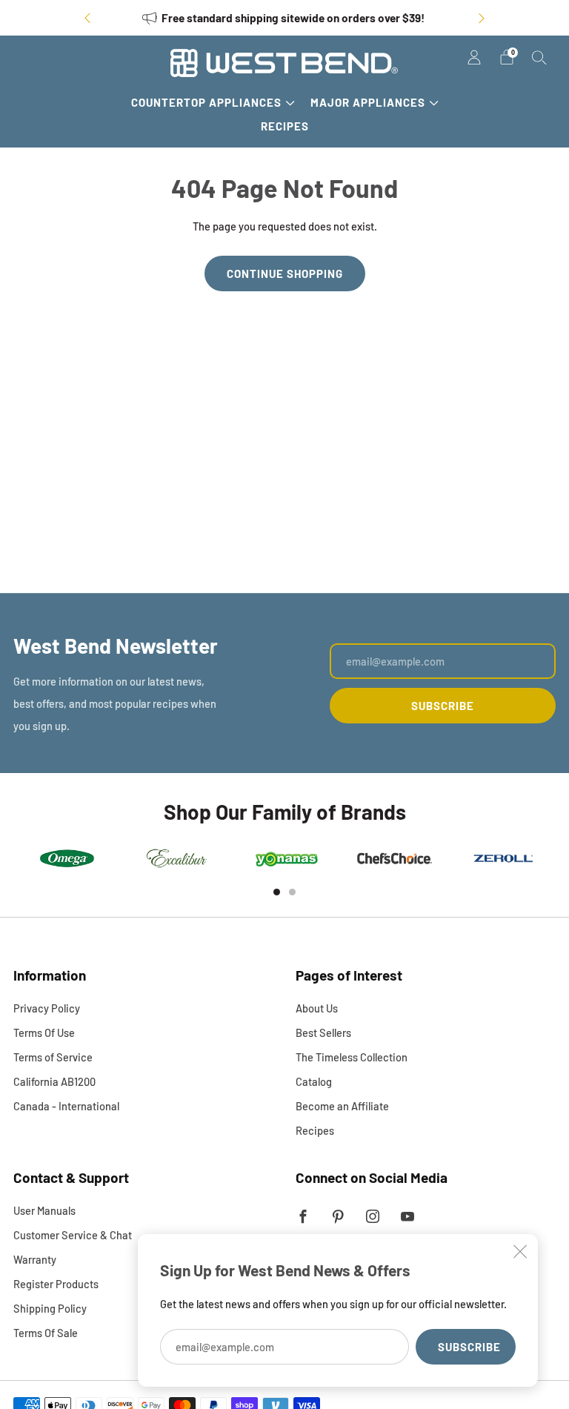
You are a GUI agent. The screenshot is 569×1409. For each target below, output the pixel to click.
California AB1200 (54, 1081)
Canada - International (66, 1106)
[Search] (539, 57)
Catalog (314, 1081)
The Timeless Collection (351, 1057)
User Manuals (44, 1210)
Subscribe (469, 1346)
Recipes (285, 126)
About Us (317, 1008)
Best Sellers (323, 1032)
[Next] (481, 18)
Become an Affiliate (342, 1106)
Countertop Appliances (206, 102)
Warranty (34, 1259)
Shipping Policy (50, 1308)
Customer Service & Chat (72, 1234)
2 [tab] (292, 892)
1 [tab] (276, 892)
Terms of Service (53, 1057)
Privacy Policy (46, 1008)
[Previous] (87, 18)
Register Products (56, 1283)
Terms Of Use (44, 1032)
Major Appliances (367, 102)
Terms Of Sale (45, 1332)
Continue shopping (285, 273)
